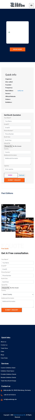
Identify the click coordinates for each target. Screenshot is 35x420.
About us (3, 342)
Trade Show (4, 348)
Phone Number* (8, 130)
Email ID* (6, 124)
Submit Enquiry (14, 180)
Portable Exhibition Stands (8, 374)
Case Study (4, 358)
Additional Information (10, 155)
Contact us (4, 345)
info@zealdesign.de (10, 399)
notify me (20, 90)
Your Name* (7, 118)
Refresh (21, 175)
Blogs (2, 355)
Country (6, 149)
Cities (2, 351)
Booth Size (7, 137)
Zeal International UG (19, 415)
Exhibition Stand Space (7, 371)
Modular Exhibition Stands (8, 377)
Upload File (7, 143)
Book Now (17, 49)
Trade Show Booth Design (8, 381)
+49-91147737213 (10, 395)
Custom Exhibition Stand (8, 368)
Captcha (6, 165)
